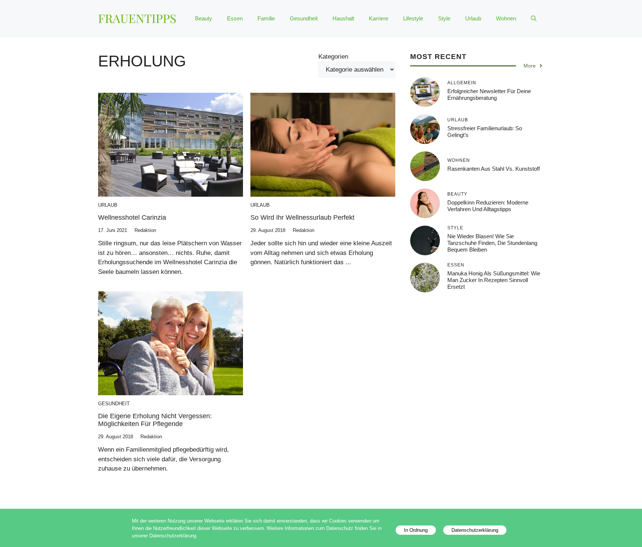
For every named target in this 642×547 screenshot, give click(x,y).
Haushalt (343, 18)
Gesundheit (304, 18)
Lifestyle (413, 18)
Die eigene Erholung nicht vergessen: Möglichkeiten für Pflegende (155, 420)
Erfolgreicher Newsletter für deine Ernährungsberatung (489, 94)
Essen (235, 18)
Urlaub (473, 18)
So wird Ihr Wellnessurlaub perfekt (302, 217)
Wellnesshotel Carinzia (132, 217)
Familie (266, 18)
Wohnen (506, 18)
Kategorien (333, 56)
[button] (533, 18)
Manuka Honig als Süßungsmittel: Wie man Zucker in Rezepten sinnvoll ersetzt (493, 280)
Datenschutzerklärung (474, 530)
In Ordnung (416, 530)
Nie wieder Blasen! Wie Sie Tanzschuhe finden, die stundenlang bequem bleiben (492, 243)
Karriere (378, 18)
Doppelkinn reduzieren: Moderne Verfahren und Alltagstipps (487, 205)
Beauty (203, 18)
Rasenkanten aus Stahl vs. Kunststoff (493, 169)
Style (444, 18)
